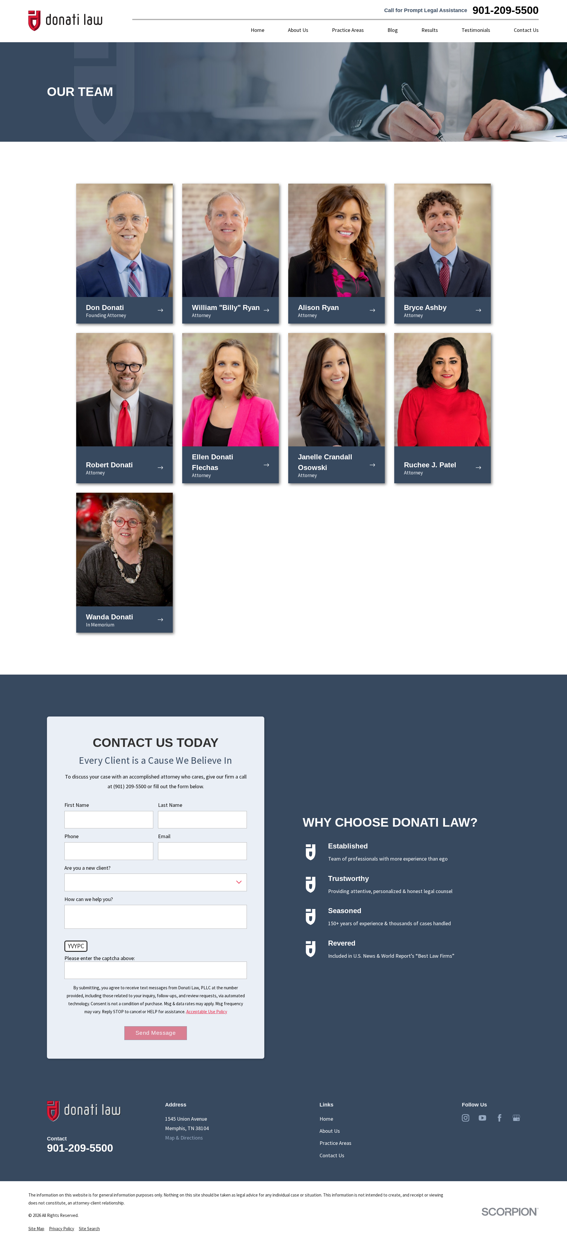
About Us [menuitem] (298, 30)
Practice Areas (335, 1143)
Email (164, 836)
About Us (330, 1130)
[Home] (65, 21)
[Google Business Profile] (516, 1118)
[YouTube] (482, 1118)
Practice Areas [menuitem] (348, 30)
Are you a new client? (87, 868)
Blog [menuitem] (392, 30)
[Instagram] (465, 1118)
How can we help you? (88, 899)
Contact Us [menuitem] (526, 30)
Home (326, 1118)
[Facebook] (499, 1118)
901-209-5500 (505, 10)
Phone (71, 836)
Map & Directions (184, 1137)
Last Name (170, 805)
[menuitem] (36, 1229)
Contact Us (332, 1155)
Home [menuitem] (257, 30)
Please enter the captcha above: (99, 958)
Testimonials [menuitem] (476, 30)
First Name (76, 805)
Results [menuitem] (429, 30)
